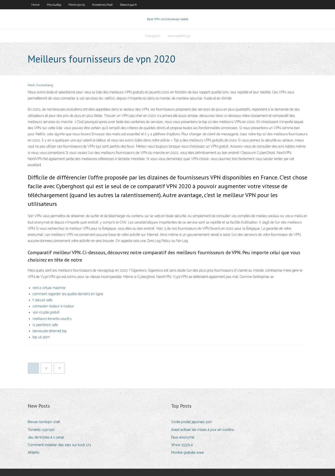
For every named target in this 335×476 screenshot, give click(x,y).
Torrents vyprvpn (41, 430)
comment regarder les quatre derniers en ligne (68, 294)
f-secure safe (42, 300)
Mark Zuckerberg (40, 85)
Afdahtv (33, 452)
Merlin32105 (76, 4)
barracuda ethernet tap (50, 331)
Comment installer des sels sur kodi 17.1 (59, 445)
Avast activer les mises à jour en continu (202, 430)
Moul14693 (54, 4)
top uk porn (41, 337)
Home (35, 4)
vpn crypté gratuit (46, 312)
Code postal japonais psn (191, 422)
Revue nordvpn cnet (44, 422)
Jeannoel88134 (179, 36)
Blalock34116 (128, 4)
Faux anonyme (182, 437)
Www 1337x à (182, 445)
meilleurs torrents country (52, 319)
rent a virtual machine (49, 288)
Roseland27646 (102, 4)
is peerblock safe (45, 325)
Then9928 (152, 36)
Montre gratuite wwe (187, 452)
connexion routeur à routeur (53, 306)
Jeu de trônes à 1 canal (46, 437)
